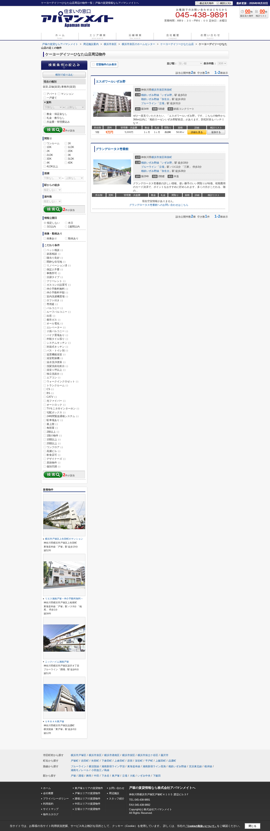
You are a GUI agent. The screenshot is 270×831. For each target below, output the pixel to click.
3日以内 (51, 226)
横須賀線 (94, 766)
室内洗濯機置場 (57, 296)
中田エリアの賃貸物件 (87, 803)
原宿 (129, 760)
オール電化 (55, 323)
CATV (52, 396)
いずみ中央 (144, 775)
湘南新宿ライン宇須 (113, 766)
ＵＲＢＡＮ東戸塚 (54, 721)
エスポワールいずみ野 (111, 81)
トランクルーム (57, 385)
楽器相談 (53, 253)
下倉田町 (107, 760)
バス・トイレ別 (57, 350)
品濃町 (172, 760)
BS (50, 393)
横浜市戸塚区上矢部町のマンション (64, 538)
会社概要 (48, 793)
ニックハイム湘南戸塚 (57, 661)
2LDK (50, 154)
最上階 (52, 424)
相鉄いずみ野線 (150, 95)
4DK (70, 162)
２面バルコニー (57, 331)
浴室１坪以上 (56, 369)
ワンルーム (53, 143)
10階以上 (53, 439)
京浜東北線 (195, 766)
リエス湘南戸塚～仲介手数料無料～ (64, 598)
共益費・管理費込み (58, 121)
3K (69, 154)
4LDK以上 (52, 166)
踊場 (81, 775)
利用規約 (48, 803)
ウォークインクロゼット (62, 381)
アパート (52, 93)
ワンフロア (55, 447)
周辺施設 (114, 793)
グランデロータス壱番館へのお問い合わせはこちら (158, 204)
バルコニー (55, 308)
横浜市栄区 (128, 755)
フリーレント (56, 281)
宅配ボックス (56, 412)
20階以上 (53, 443)
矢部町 (95, 760)
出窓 (51, 315)
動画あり (73, 238)
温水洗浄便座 (56, 362)
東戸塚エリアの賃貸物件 (89, 788)
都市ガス (53, 319)
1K (69, 143)
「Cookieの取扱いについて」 (201, 826)
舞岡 (88, 775)
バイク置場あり (57, 335)
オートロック (56, 404)
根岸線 (208, 766)
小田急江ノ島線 (100, 770)
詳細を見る (197, 132)
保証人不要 (55, 269)
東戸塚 (116, 775)
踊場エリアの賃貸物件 (87, 798)
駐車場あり (55, 420)
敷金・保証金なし (57, 113)
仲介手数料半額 (57, 292)
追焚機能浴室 (56, 354)
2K (48, 151)
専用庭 (52, 304)
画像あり (52, 238)
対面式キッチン (57, 346)
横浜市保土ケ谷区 (148, 755)
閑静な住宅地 (56, 261)
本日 (70, 222)
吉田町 (85, 760)
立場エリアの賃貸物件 (87, 809)
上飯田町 (161, 760)
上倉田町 (119, 760)
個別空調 (53, 466)
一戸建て (52, 97)
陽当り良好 (55, 257)
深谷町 (139, 760)
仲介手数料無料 (57, 288)
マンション (67, 93)
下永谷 (105, 775)
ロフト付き (55, 300)
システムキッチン (59, 342)
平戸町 (149, 760)
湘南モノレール (80, 770)
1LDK (71, 147)
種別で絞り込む (64, 74)
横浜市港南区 (112, 755)
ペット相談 (55, 250)
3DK (49, 158)
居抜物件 (53, 462)
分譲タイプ (55, 277)
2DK (70, 151)
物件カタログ (51, 814)
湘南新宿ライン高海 (154, 766)
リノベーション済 (59, 265)
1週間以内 (74, 226)
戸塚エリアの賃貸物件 (87, 793)
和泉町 (168, 89)
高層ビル (53, 451)
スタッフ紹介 (116, 798)
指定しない (53, 222)
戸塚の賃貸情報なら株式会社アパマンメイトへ (162, 787)
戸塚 (73, 775)
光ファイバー (56, 400)
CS (50, 389)
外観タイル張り (57, 338)
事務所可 (53, 273)
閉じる (252, 825)
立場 (161, 103)
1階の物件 (54, 435)
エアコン (53, 377)
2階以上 (53, 431)
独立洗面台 (55, 373)
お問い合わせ (116, 788)
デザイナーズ (56, 458)
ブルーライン (149, 103)
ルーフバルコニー (59, 311)
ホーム (47, 788)
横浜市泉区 (157, 89)
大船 (132, 775)
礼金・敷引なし (56, 117)
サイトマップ (51, 809)
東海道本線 (133, 766)
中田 (96, 775)
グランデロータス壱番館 (112, 149)
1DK (49, 147)
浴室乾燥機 (55, 358)
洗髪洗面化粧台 (57, 366)
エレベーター (56, 327)
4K (48, 162)
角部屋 (52, 427)
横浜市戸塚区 (78, 755)
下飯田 (157, 775)
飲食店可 (53, 454)
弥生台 (165, 99)
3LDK (71, 158)
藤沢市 (164, 755)
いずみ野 (167, 95)
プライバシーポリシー (56, 798)
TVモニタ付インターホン (63, 408)
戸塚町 (74, 760)
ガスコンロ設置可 (59, 284)
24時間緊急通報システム (62, 416)
